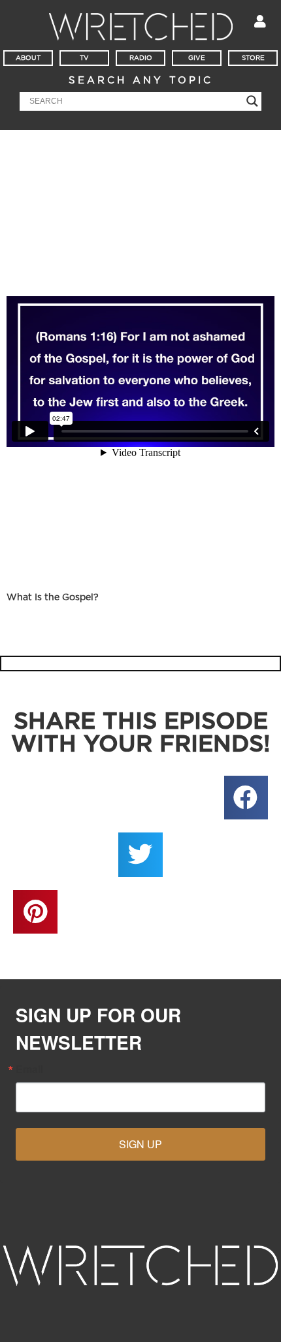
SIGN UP (140, 1143)
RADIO (140, 58)
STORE (253, 58)
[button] (246, 798)
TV (84, 58)
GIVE (196, 58)
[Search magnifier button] (252, 101)
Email (29, 1069)
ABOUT (28, 58)
